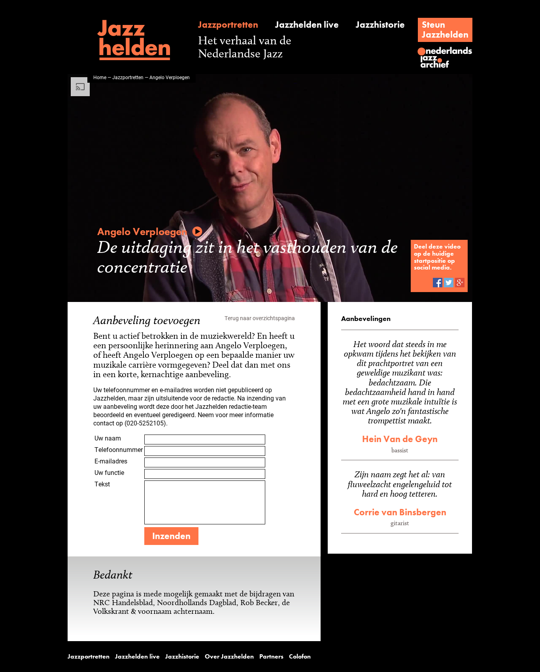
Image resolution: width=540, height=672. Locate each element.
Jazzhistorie (380, 25)
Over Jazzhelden (229, 656)
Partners (271, 656)
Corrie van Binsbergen (400, 512)
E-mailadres (110, 461)
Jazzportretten (228, 25)
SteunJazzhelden (445, 29)
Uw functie (109, 472)
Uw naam (107, 438)
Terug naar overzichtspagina (260, 318)
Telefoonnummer (118, 449)
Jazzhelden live (307, 25)
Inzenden (171, 536)
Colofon (300, 656)
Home (99, 77)
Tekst (102, 484)
